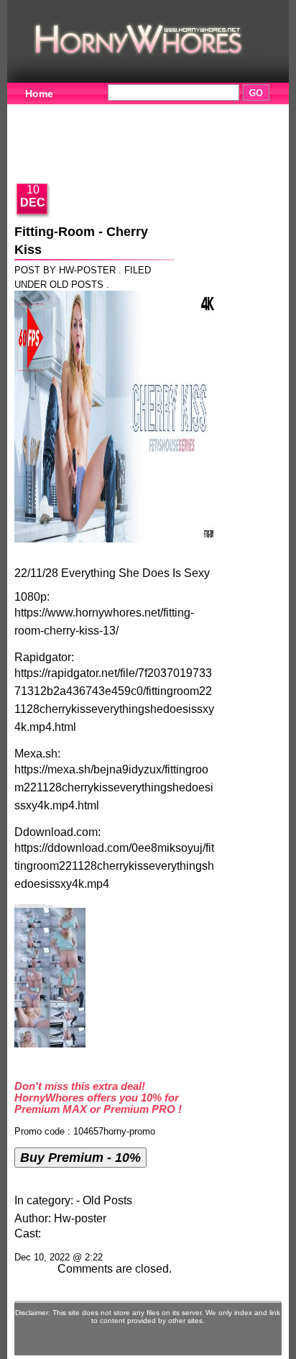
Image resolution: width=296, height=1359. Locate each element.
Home (39, 93)
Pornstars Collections (212, 111)
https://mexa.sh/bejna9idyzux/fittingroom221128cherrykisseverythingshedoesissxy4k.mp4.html (113, 787)
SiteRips (45, 134)
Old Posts (76, 284)
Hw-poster (80, 1218)
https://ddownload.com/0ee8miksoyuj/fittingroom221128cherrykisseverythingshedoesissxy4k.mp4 (114, 866)
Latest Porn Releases (154, 134)
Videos (106, 111)
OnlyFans (49, 156)
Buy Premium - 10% (80, 1157)
